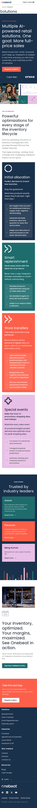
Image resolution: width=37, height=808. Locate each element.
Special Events (7, 714)
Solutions (5, 709)
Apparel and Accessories (11, 737)
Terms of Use (25, 798)
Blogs (4, 769)
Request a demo (11, 69)
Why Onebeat (7, 749)
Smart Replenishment (10, 720)
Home (4, 7)
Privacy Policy (14, 798)
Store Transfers (8, 717)
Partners (5, 756)
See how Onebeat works (15, 665)
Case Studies (7, 773)
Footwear (5, 733)
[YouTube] (16, 792)
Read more (9, 515)
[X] (12, 792)
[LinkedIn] (7, 792)
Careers (4, 798)
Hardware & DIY (8, 743)
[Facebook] (3, 792)
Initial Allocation (8, 724)
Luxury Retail (6, 740)
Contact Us (6, 760)
